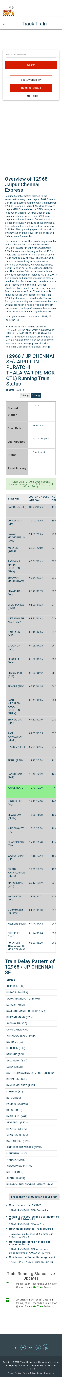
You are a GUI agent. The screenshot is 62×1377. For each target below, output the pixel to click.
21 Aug (36, 395)
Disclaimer (49, 1373)
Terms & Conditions (32, 1373)
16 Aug (25, 395)
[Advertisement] (31, 41)
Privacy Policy (14, 1373)
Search (31, 64)
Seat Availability (31, 79)
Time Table (31, 95)
